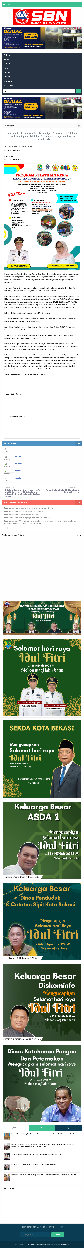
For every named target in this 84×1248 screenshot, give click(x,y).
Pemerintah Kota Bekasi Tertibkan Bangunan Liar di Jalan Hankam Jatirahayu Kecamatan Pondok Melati (43, 1175)
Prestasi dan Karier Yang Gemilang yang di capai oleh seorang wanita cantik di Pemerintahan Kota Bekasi (44, 1134)
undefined (19, 449)
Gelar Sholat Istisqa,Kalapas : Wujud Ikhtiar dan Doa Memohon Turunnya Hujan (36, 1154)
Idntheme (65, 1244)
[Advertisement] (42, 1206)
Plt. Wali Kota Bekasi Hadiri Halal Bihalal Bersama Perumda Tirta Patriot (63, 491)
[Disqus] (42, 566)
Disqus (78, 535)
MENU (8, 4)
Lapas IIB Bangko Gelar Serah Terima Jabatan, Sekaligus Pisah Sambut (33, 1164)
